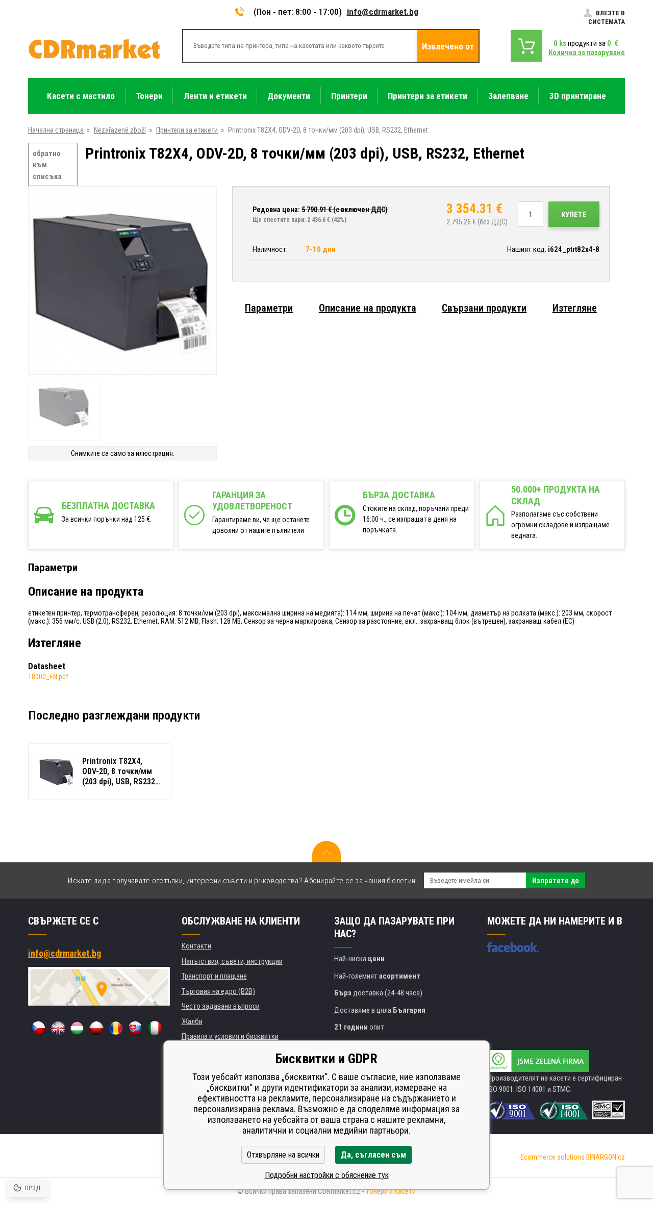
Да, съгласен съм (373, 1155)
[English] (58, 1028)
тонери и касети (391, 1191)
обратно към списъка (47, 165)
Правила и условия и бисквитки (230, 1036)
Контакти (196, 946)
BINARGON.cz (605, 1157)
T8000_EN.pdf (48, 677)
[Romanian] (116, 1028)
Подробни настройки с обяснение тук (327, 1175)
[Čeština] (38, 1028)
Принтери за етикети (187, 130)
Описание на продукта (367, 308)
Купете (574, 214)
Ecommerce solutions (552, 1157)
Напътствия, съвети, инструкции (232, 961)
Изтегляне (574, 308)
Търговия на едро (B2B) (218, 991)
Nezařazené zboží (120, 130)
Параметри (269, 308)
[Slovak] (135, 1028)
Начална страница (56, 130)
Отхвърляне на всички (283, 1155)
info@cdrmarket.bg (382, 12)
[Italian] (154, 1028)
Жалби (192, 1021)
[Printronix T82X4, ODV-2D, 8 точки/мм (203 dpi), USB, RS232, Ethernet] (122, 281)
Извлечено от (448, 46)
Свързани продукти (484, 308)
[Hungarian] (77, 1028)
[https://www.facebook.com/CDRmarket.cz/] (513, 947)
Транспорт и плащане (214, 976)
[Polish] (96, 1028)
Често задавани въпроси (221, 1006)
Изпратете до (555, 880)
